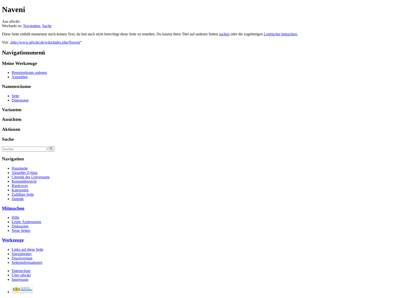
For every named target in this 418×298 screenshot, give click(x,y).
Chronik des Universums (31, 177)
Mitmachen (13, 208)
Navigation (31, 26)
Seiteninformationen (27, 262)
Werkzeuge (13, 240)
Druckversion (22, 258)
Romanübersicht (24, 181)
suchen (224, 34)
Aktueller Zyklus (24, 173)
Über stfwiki (21, 275)
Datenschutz (21, 271)
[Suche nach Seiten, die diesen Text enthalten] (51, 149)
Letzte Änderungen (26, 222)
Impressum (20, 279)
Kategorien (20, 190)
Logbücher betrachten (280, 34)
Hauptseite (20, 168)
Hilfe (15, 217)
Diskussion (20, 100)
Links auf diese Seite (27, 249)
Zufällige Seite (23, 194)
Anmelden (20, 77)
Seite (15, 96)
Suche (47, 26)
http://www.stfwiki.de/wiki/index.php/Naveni (45, 42)
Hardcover (20, 186)
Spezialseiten (21, 254)
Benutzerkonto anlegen (29, 73)
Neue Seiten (21, 230)
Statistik (18, 199)
